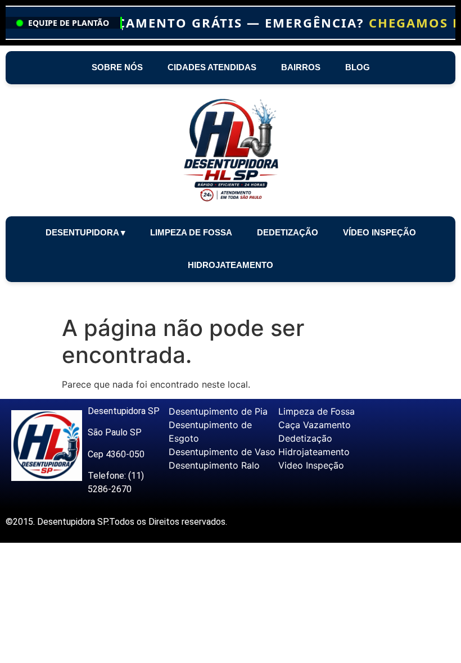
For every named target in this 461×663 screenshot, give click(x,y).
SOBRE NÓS (117, 67)
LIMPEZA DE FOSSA (191, 232)
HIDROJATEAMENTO (230, 265)
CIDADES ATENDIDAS (212, 67)
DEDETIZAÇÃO (287, 232)
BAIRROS (300, 67)
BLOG (357, 67)
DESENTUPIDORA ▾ (85, 232)
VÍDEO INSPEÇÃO (379, 232)
